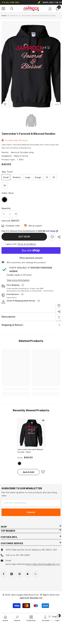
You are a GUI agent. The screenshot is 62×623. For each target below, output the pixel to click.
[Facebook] (3, 574)
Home (4, 15)
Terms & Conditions (26, 244)
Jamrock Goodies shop (22, 152)
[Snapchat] (27, 574)
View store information (18, 280)
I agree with (11, 244)
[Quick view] (43, 420)
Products (14, 15)
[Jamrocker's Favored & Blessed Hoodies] (31, 432)
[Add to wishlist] (43, 472)
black (19, 463)
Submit (31, 512)
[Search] (12, 8)
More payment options (31, 257)
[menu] (3, 8)
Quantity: (6, 208)
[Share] (58, 237)
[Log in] (50, 8)
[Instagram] (11, 574)
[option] (31, 64)
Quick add (28, 472)
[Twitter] (35, 574)
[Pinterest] (19, 574)
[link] (52, 237)
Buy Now (24, 236)
